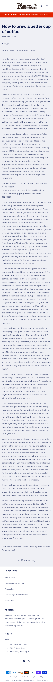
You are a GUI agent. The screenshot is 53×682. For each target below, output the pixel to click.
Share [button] (7, 44)
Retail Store (10, 577)
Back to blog (28, 560)
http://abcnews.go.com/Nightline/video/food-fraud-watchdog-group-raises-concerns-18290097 (23, 193)
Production (9, 589)
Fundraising (10, 600)
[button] (5, 6)
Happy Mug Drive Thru (14, 583)
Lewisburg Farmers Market (17, 595)
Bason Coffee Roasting (25, 677)
